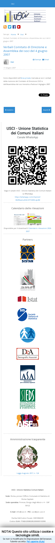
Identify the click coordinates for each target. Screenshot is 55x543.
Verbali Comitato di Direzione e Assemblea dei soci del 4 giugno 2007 (25, 51)
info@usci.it (21, 512)
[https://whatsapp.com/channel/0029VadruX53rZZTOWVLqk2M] (28, 156)
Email (46, 59)
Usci (12, 62)
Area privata (26, 78)
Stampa (38, 59)
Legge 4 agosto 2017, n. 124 (28, 473)
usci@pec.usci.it (38, 512)
